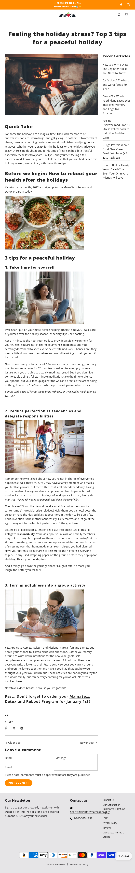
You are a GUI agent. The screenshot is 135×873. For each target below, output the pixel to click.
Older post (14, 742)
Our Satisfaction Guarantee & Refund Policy (114, 809)
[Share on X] (14, 728)
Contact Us (108, 799)
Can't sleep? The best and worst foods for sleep (116, 85)
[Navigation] (6, 14)
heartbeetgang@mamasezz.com (90, 812)
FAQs (105, 817)
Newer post (87, 742)
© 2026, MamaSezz (56, 864)
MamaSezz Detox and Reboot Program (47, 699)
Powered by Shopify (79, 864)
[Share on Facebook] (6, 728)
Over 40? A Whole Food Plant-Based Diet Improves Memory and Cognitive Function (116, 105)
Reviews (107, 827)
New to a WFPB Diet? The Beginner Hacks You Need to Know (115, 69)
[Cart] (126, 14)
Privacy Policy (110, 822)
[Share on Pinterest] (22, 728)
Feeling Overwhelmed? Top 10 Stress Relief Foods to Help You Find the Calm (116, 129)
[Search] (119, 14)
